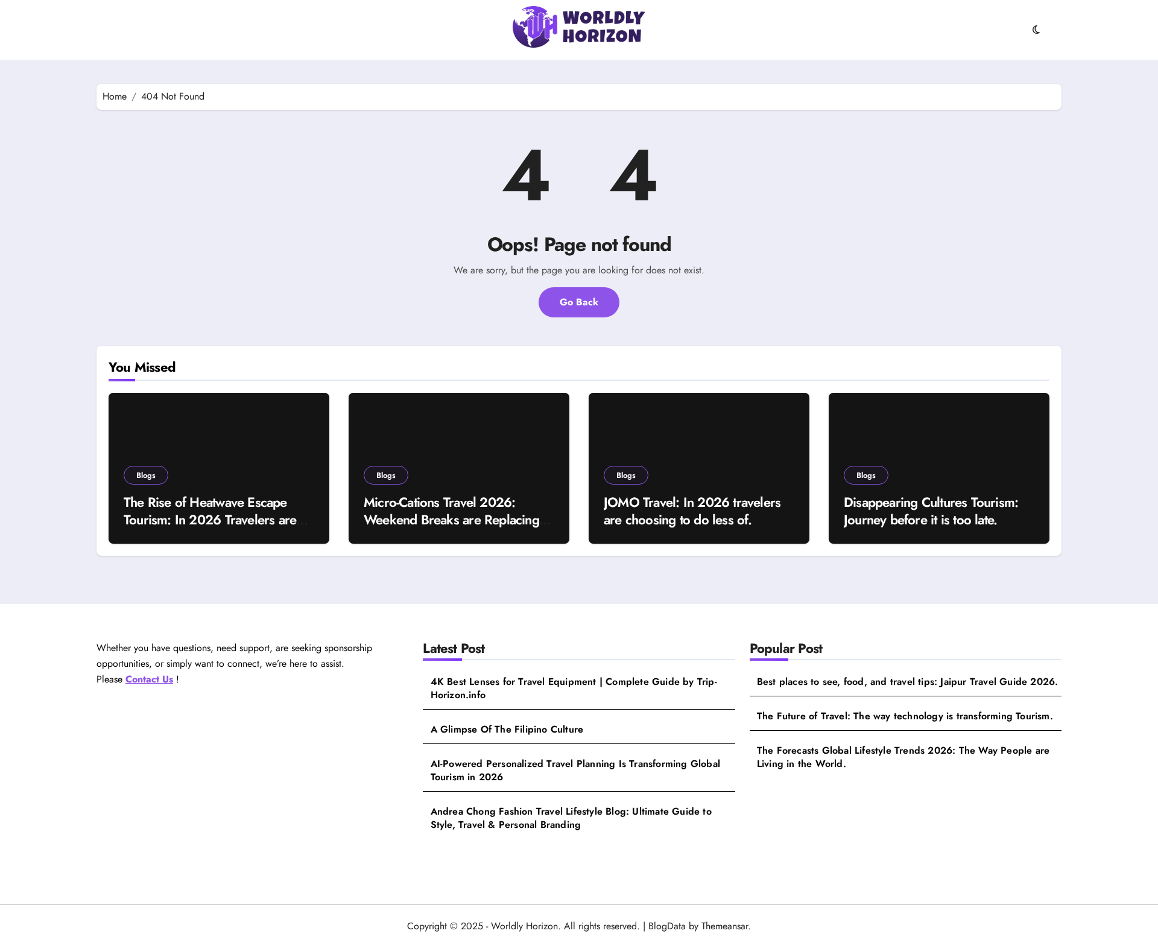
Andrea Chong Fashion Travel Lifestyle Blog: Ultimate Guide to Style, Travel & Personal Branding (571, 818)
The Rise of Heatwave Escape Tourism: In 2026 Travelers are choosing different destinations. (210, 519)
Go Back (579, 302)
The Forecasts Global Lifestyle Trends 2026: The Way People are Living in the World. (903, 757)
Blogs (146, 475)
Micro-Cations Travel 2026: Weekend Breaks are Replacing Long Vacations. (451, 519)
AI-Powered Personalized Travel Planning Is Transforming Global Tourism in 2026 (575, 770)
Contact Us (149, 679)
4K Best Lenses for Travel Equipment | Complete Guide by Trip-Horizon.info (574, 688)
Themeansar (724, 926)
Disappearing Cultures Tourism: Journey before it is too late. (931, 510)
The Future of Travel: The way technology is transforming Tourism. (905, 716)
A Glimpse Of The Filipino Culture (507, 729)
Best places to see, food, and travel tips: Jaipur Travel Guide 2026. (907, 682)
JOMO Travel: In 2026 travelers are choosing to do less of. (692, 510)
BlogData (667, 926)
